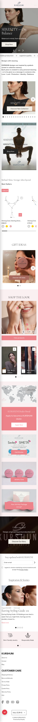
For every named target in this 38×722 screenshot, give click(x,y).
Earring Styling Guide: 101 (15, 610)
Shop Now (9, 46)
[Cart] (35, 4)
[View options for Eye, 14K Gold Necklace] (9, 360)
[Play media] (14, 349)
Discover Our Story (19, 541)
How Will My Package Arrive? (19, 505)
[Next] (33, 99)
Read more (5, 622)
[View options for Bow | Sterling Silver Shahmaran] (29, 360)
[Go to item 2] (27, 324)
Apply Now (19, 425)
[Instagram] (7, 702)
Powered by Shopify (19, 719)
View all (5, 190)
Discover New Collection (19, 109)
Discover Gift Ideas (19, 278)
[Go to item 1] (17, 308)
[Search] (27, 4)
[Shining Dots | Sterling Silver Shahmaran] (13, 207)
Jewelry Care (19, 479)
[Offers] (4, 712)
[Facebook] (2, 702)
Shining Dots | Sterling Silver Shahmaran (11, 221)
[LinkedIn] (17, 702)
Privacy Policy (23, 569)
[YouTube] (12, 702)
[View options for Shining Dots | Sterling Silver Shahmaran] (20, 215)
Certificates (19, 452)
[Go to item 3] (27, 329)
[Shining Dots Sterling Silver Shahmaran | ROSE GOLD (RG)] (11, 226)
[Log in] (31, 4)
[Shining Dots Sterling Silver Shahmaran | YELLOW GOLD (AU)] (7, 226)
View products (19, 338)
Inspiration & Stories (19, 580)
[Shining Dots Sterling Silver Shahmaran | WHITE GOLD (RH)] (3, 226)
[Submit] (35, 562)
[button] (14, 50)
